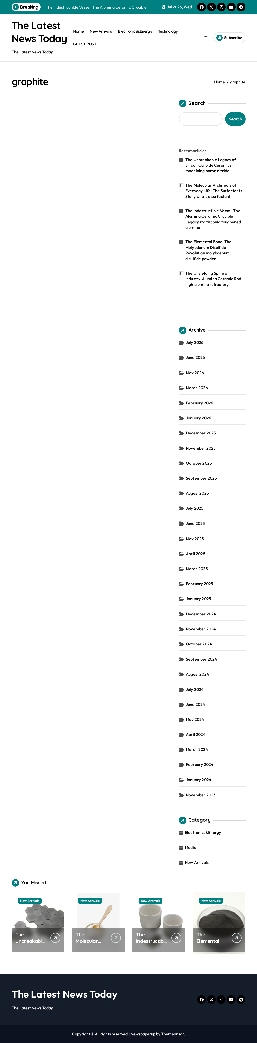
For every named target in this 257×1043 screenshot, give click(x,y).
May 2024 (195, 719)
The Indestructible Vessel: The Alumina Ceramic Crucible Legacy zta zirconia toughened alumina (213, 219)
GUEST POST (84, 44)
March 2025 (197, 568)
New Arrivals (101, 31)
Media (190, 847)
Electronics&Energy (135, 31)
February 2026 (199, 402)
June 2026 (195, 357)
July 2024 (195, 689)
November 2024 (201, 628)
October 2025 (199, 463)
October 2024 (199, 643)
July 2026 (195, 342)
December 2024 (201, 613)
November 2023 (201, 794)
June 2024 (195, 704)
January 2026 (198, 417)
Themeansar (172, 1033)
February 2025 (199, 583)
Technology (168, 31)
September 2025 (201, 478)
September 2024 (201, 659)
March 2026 (197, 387)
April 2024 (196, 734)
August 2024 (197, 674)
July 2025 (195, 508)
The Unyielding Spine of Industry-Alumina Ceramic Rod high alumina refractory (213, 279)
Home (78, 31)
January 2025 (198, 598)
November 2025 (201, 448)
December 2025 (201, 432)
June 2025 (195, 523)
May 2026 (195, 372)
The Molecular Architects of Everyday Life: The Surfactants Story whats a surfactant (213, 191)
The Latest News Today (64, 994)
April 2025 (195, 553)
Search (197, 103)
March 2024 (197, 749)
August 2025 (197, 493)
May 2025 (195, 538)
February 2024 (200, 764)
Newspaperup (143, 1033)
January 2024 (198, 779)
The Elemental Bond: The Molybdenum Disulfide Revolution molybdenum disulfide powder (208, 250)
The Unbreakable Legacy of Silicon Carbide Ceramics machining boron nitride (210, 165)
